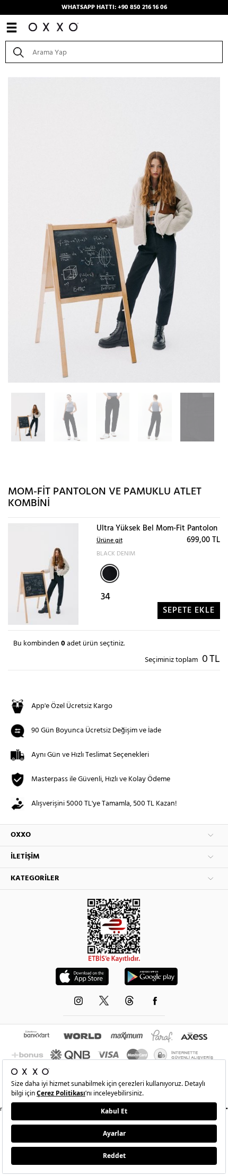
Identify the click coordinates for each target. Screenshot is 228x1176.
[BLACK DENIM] (109, 573)
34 (105, 597)
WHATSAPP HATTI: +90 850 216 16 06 (114, 7)
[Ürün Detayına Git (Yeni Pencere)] (43, 574)
